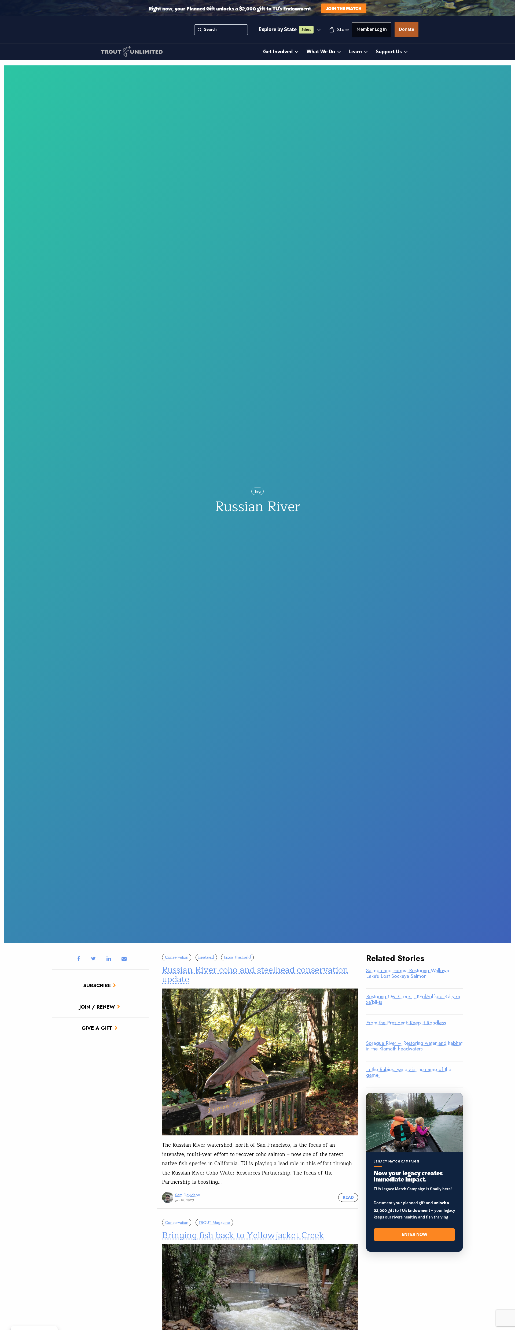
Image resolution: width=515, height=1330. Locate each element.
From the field (237, 957)
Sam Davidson (187, 1195)
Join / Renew (97, 1006)
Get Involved (278, 51)
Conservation (176, 957)
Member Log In (371, 30)
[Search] (199, 30)
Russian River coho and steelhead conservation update (255, 974)
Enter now (414, 1235)
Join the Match (344, 8)
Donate (406, 30)
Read (348, 1197)
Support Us (389, 51)
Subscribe (97, 985)
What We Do (321, 51)
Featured (206, 957)
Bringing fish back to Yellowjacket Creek (243, 1235)
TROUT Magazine (214, 1222)
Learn (355, 51)
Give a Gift (97, 1028)
